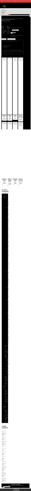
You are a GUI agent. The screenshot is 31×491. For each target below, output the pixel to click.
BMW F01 (8, 280)
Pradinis (4, 5)
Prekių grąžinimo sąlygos (16, 490)
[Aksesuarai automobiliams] (3, 9)
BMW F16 (18, 18)
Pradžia (3, 18)
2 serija (7, 207)
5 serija (7, 313)
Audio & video (5, 17)
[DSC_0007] (6, 23)
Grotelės (6, 353)
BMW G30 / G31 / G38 (8, 328)
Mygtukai (6, 381)
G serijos (9, 267)
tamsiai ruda (18, 50)
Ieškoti (9, 14)
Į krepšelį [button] (15, 118)
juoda (11, 50)
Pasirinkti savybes (4, 119)
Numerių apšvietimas (6, 401)
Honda (7, 369)
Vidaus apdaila (5, 349)
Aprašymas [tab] (4, 39)
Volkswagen (8, 363)
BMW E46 (8, 219)
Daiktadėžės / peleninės (6, 352)
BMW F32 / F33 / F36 (8, 290)
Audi (7, 362)
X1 (6, 200)
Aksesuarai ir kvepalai (5, 407)
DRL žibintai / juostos (6, 390)
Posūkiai (6, 396)
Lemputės (6, 397)
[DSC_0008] (8, 30)
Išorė (4, 408)
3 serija (7, 217)
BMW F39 (8, 214)
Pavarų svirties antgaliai (6, 356)
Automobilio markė (10, 18)
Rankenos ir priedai (6, 380)
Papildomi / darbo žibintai (6, 394)
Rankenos (13, 36)
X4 (6, 294)
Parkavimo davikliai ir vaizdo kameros (6, 418)
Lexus (7, 366)
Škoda (7, 365)
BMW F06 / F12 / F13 (8, 257)
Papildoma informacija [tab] (11, 39)
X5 (6, 334)
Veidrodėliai (6, 415)
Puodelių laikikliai (6, 384)
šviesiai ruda (14, 50)
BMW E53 (8, 337)
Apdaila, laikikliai (6, 410)
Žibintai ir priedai (6, 421)
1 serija (7, 299)
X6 (16, 18)
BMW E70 (8, 339)
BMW (15, 18)
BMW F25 (8, 265)
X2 (6, 212)
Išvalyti (13, 31)
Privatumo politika (16, 489)
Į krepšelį (14, 32)
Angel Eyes (6, 399)
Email (2, 486)
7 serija (7, 270)
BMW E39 (8, 332)
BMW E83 (8, 263)
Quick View (2, 120)
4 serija (7, 286)
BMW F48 (8, 204)
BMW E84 (8, 202)
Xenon (4, 404)
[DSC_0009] (5, 32)
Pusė (11, 30)
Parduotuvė (4, 6)
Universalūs (8, 374)
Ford (7, 368)
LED (3, 388)
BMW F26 (8, 296)
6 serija (7, 249)
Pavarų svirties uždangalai (6, 377)
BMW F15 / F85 (16, 35)
